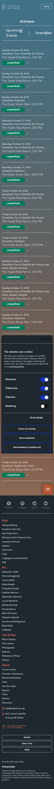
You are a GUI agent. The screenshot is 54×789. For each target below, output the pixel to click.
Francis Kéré (8, 580)
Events (27, 737)
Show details (36, 418)
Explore (5, 546)
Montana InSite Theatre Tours (16, 538)
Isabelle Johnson (10, 593)
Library (5, 660)
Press (5, 694)
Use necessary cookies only (27, 447)
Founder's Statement (12, 674)
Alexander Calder (10, 572)
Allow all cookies (27, 429)
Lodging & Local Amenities (15, 558)
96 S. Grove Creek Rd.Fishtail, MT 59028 (15, 716)
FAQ (4, 562)
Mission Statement (11, 678)
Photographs (8, 648)
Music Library (8, 639)
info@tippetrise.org (14, 708)
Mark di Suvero (9, 613)
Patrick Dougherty (11, 576)
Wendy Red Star (10, 605)
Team (4, 682)
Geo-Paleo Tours (10, 533)
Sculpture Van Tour (11, 529)
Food (4, 554)
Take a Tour (27, 744)
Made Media (16, 771)
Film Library (8, 644)
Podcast (6, 652)
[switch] (44, 388)
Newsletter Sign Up (48, 489)
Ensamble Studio (10, 589)
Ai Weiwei (6, 630)
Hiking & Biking (9, 525)
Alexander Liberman (12, 597)
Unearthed (43, 33)
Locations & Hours (11, 542)
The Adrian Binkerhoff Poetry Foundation (14, 727)
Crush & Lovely (29, 771)
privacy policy (17, 367)
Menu (47, 6)
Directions (7, 550)
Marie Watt (7, 626)
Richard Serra (9, 609)
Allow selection (27, 438)
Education (7, 703)
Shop (27, 750)
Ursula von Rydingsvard (13, 622)
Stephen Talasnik (10, 617)
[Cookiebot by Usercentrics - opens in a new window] (38, 339)
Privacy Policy (8, 767)
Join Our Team (9, 686)
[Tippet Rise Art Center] (11, 6)
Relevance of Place (11, 656)
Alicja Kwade (8, 584)
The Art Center (9, 670)
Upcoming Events (14, 33)
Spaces (5, 690)
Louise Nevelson (10, 601)
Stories (5, 699)
